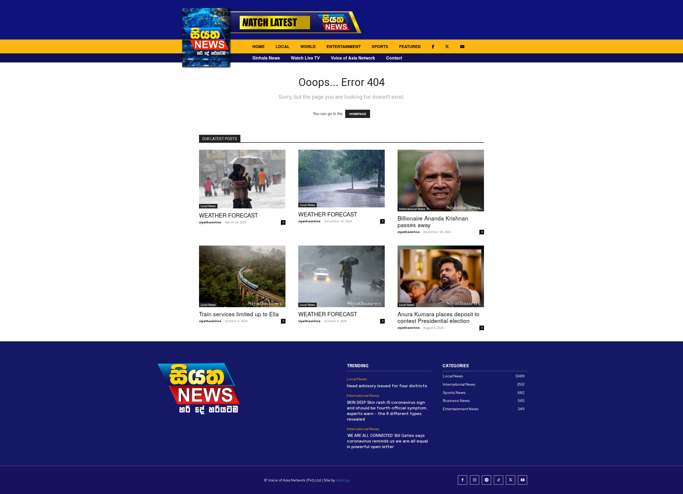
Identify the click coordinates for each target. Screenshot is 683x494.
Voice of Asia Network (353, 58)
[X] (510, 480)
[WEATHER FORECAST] (242, 179)
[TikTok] (498, 480)
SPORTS (380, 46)
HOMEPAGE (357, 114)
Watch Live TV (305, 58)
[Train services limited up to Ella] (242, 276)
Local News (208, 206)
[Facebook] (462, 480)
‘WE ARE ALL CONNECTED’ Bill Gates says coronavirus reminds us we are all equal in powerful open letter (387, 441)
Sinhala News (266, 58)
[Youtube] (522, 480)
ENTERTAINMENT (344, 46)
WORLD (308, 46)
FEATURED (410, 46)
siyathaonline (210, 222)
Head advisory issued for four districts (387, 386)
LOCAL (282, 46)
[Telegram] (486, 480)
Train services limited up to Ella (239, 314)
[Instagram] (474, 480)
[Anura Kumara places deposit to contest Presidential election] (441, 276)
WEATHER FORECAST (228, 215)
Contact (394, 58)
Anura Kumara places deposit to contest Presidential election (438, 317)
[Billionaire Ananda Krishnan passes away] (441, 180)
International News (412, 209)
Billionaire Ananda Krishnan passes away (433, 221)
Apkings (343, 480)
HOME (258, 46)
